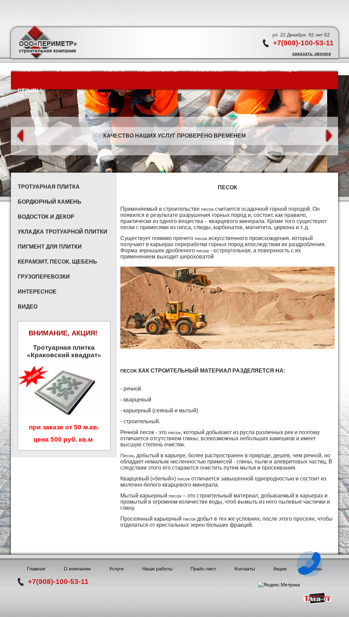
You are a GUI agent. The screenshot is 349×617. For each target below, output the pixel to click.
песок (207, 209)
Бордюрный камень (49, 202)
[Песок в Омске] (227, 308)
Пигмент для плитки (50, 247)
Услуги (114, 70)
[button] (20, 135)
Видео (27, 307)
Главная (30, 70)
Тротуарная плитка (49, 187)
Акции (289, 70)
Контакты (252, 70)
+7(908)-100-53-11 (303, 43)
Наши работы (158, 70)
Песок (128, 371)
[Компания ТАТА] (317, 602)
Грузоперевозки (44, 277)
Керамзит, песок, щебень (57, 262)
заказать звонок (311, 53)
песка (202, 250)
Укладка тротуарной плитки (62, 232)
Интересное (37, 292)
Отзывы (29, 90)
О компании (74, 70)
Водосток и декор (46, 217)
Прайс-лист (208, 70)
